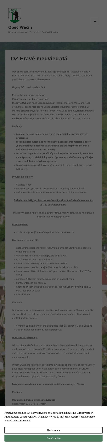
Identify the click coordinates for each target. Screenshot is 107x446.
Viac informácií (21, 420)
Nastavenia (53, 430)
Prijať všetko (54, 438)
